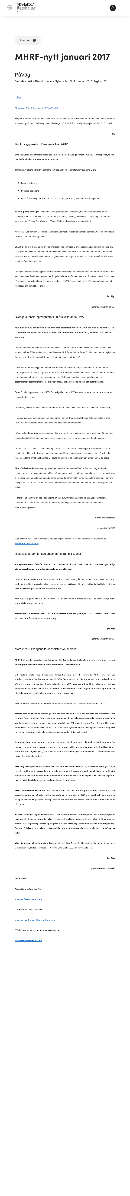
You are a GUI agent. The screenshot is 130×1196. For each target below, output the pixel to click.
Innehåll (25, 40)
